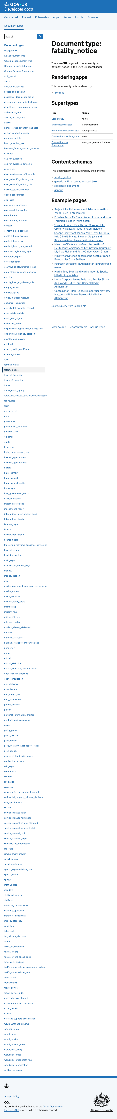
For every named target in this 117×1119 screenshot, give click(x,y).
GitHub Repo (97, 327)
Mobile (79, 17)
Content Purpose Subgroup (65, 136)
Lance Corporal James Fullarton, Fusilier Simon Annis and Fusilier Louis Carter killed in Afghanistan (81, 283)
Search (40, 36)
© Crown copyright (101, 1110)
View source (59, 327)
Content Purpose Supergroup (60, 143)
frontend (59, 92)
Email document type (62, 124)
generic (58, 190)
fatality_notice (62, 177)
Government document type (65, 130)
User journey (58, 118)
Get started (11, 17)
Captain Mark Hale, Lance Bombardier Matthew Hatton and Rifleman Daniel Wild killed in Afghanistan (82, 294)
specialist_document (66, 185)
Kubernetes (42, 17)
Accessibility (11, 1096)
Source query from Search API (69, 306)
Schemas (92, 17)
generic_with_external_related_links (75, 181)
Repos (67, 17)
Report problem (78, 327)
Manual (26, 17)
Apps (56, 17)
